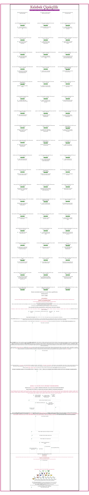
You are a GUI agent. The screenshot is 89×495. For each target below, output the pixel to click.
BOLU (62, 390)
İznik (70, 308)
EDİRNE (21, 391)
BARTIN (46, 390)
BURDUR (64, 390)
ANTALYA (31, 390)
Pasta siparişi (33, 387)
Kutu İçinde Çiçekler (71, 299)
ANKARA (28, 390)
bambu (32, 367)
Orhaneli (51, 308)
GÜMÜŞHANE (45, 391)
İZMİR (61, 391)
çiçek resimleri (21, 365)
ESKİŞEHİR (34, 391)
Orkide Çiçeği (60, 299)
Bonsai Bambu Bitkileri (55, 299)
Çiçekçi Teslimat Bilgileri (36, 301)
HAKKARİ (48, 391)
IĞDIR (53, 391)
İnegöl (65, 308)
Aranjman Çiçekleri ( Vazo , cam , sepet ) (28, 299)
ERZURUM (30, 391)
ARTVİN (37, 390)
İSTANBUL (58, 391)
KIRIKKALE (19, 392)
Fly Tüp (26, 414)
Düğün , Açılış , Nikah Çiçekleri (38, 299)
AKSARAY (22, 390)
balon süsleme (68, 413)
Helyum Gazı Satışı (22, 414)
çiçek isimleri (44, 365)
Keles (29, 308)
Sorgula (46, 295)
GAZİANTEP (37, 391)
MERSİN (49, 392)
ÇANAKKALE (70, 390)
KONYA (35, 392)
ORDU (62, 392)
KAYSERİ (16, 392)
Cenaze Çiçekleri (45, 299)
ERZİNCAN (27, 391)
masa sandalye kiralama (40, 414)
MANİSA (44, 392)
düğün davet (31, 413)
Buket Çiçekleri (21, 299)
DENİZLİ (12, 391)
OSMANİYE (64, 392)
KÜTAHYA (37, 392)
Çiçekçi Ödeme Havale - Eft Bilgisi (44, 301)
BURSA (67, 390)
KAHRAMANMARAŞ (66, 391)
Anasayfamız (16, 299)
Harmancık (22, 308)
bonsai (35, 367)
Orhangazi (54, 308)
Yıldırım (67, 308)
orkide (29, 367)
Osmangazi (58, 308)
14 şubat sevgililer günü (19, 347)
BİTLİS (60, 390)
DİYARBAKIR (16, 391)
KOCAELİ (32, 392)
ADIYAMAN (14, 390)
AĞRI (19, 390)
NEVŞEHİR (56, 392)
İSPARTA (56, 391)
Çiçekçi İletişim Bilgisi (53, 301)
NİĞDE (59, 392)
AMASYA (25, 390)
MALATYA (40, 392)
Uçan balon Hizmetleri (74, 413)
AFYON (18, 390)
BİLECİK (55, 390)
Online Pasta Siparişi (65, 299)
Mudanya (39, 308)
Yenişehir (61, 308)
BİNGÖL (57, 390)
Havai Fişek (54, 414)
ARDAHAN (34, 390)
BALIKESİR (42, 390)
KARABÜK (70, 391)
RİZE (67, 392)
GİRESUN (41, 391)
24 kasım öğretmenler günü (44, 321)
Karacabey (26, 308)
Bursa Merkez (35, 308)
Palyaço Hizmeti (15, 414)
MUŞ (54, 392)
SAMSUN (73, 392)
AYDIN (40, 390)
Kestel (31, 308)
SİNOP (77, 392)
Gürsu (19, 308)
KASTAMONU (12, 392)
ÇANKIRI (74, 390)
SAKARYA (69, 392)
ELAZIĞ (24, 391)
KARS (77, 391)
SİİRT (75, 392)
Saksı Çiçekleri (49, 299)
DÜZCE (19, 391)
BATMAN (48, 390)
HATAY (51, 391)
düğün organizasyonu (42, 412)
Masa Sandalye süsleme (32, 414)
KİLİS (29, 392)
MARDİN (46, 392)
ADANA (12, 390)
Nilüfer (48, 308)
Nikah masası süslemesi (48, 414)
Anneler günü (30, 347)
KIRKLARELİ (23, 392)
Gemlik (16, 308)
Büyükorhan (13, 308)
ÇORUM (77, 390)
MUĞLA (52, 392)
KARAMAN (73, 391)
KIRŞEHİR (26, 392)
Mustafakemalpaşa (43, 308)
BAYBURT (51, 390)
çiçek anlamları (49, 365)
